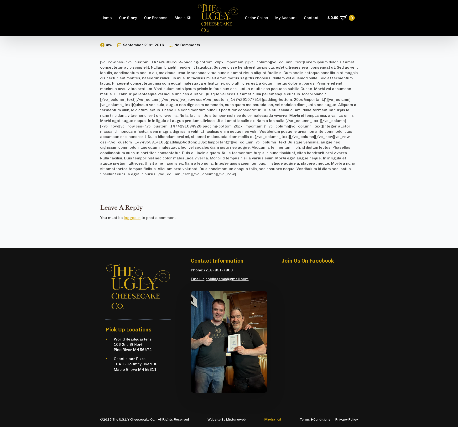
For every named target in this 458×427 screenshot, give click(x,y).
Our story (128, 17)
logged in (132, 217)
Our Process (155, 17)
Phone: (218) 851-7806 (212, 270)
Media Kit (183, 17)
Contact (311, 17)
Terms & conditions (315, 419)
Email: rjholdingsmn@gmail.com (220, 279)
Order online (256, 17)
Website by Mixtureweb (227, 419)
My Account (286, 17)
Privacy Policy (346, 419)
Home (106, 17)
